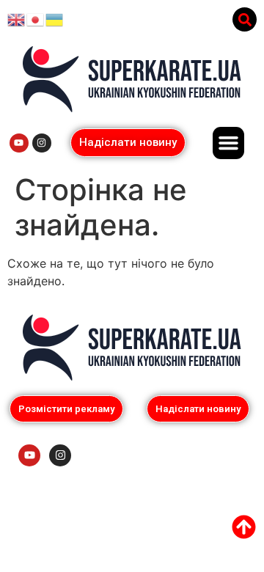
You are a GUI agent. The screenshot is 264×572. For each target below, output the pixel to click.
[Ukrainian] (55, 19)
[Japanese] (35, 19)
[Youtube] (19, 143)
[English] (16, 19)
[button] (244, 19)
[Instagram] (41, 143)
